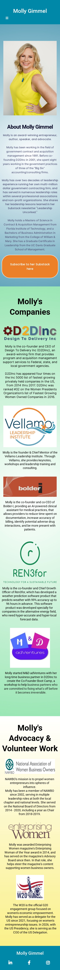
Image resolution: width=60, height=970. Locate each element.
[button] (7, 18)
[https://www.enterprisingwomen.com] (30, 831)
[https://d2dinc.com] (30, 333)
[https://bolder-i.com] (30, 487)
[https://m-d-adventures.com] (30, 648)
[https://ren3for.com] (30, 562)
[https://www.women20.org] (30, 887)
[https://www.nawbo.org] (30, 766)
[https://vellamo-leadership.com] (30, 426)
